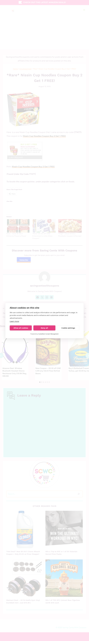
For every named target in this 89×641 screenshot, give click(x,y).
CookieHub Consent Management (48, 334)
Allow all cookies (21, 328)
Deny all (44, 328)
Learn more (14, 321)
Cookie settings (68, 328)
